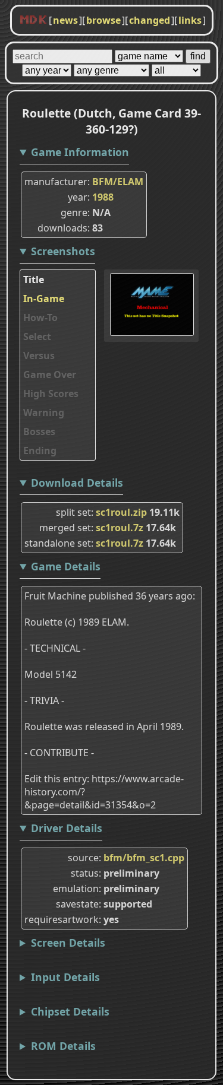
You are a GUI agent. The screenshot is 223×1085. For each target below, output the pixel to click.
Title (33, 279)
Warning (43, 412)
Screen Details (68, 942)
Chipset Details (70, 1011)
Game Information (80, 152)
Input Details (65, 977)
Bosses (39, 431)
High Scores (50, 393)
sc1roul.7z (119, 527)
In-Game (43, 298)
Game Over (49, 374)
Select (37, 336)
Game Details (65, 566)
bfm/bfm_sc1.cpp (143, 857)
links (190, 20)
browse (103, 20)
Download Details (77, 482)
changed (149, 20)
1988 (103, 197)
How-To (40, 317)
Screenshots (63, 251)
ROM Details (63, 1046)
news (65, 20)
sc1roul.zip (121, 512)
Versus (39, 355)
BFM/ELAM (117, 181)
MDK (33, 20)
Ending (39, 450)
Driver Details (66, 828)
